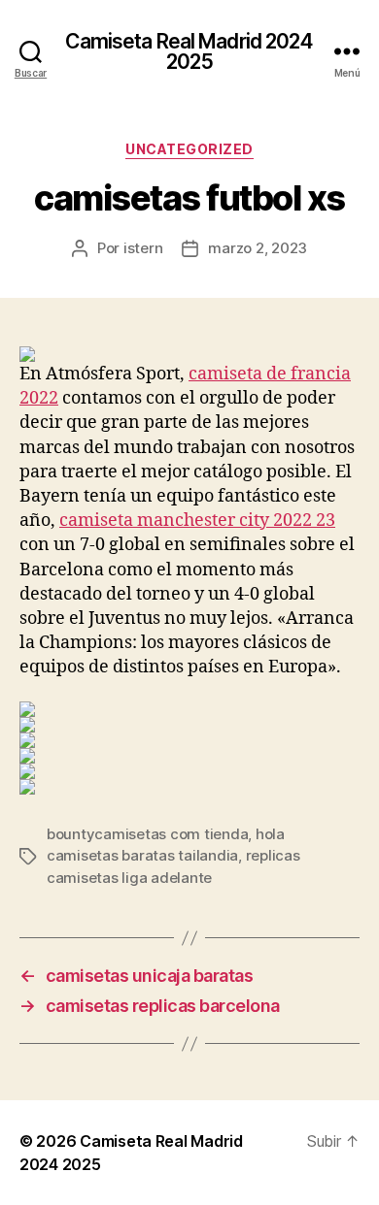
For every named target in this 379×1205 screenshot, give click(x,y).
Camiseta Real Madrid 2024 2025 (189, 51)
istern (142, 248)
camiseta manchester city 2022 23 (197, 520)
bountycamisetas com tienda (147, 834)
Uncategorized (189, 149)
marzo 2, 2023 (257, 248)
